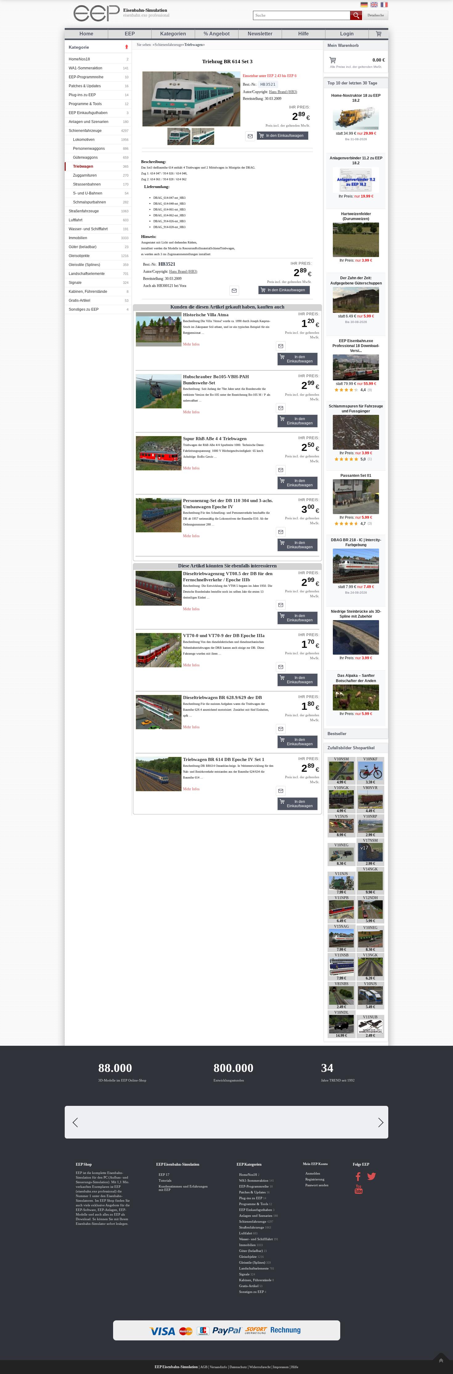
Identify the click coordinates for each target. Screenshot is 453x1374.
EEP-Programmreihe (86, 77)
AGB (203, 1367)
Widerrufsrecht (260, 1367)
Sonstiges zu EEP (84, 309)
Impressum (281, 1367)
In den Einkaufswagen (285, 135)
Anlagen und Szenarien (88, 122)
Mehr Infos (191, 344)
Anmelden (312, 1173)
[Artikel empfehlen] (250, 136)
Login (347, 33)
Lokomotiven (84, 139)
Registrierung (314, 1179)
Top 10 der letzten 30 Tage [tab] (352, 83)
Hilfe (303, 33)
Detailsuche (376, 15)
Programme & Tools (85, 104)
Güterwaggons (85, 157)
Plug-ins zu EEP (82, 95)
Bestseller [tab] (337, 733)
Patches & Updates (85, 86)
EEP (130, 33)
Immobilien (78, 238)
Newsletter (260, 33)
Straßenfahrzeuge (84, 211)
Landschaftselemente (87, 274)
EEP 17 (164, 1174)
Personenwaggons (89, 148)
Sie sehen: (144, 45)
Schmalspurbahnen (89, 202)
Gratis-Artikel (79, 300)
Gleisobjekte (79, 256)
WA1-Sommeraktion (85, 68)
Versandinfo (218, 1367)
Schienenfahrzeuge (85, 131)
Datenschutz (238, 1367)
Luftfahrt (75, 220)
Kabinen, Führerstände (88, 291)
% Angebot (217, 33)
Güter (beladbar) (82, 247)
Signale (75, 282)
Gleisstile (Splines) (84, 265)
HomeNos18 (79, 59)
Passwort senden (317, 1185)
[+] (191, 98)
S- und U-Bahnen (87, 193)
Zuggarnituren (85, 175)
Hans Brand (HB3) (283, 92)
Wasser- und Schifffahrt (88, 229)
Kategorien (173, 33)
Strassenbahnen (87, 184)
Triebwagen (83, 166)
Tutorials (165, 1180)
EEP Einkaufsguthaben (88, 113)
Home (86, 33)
